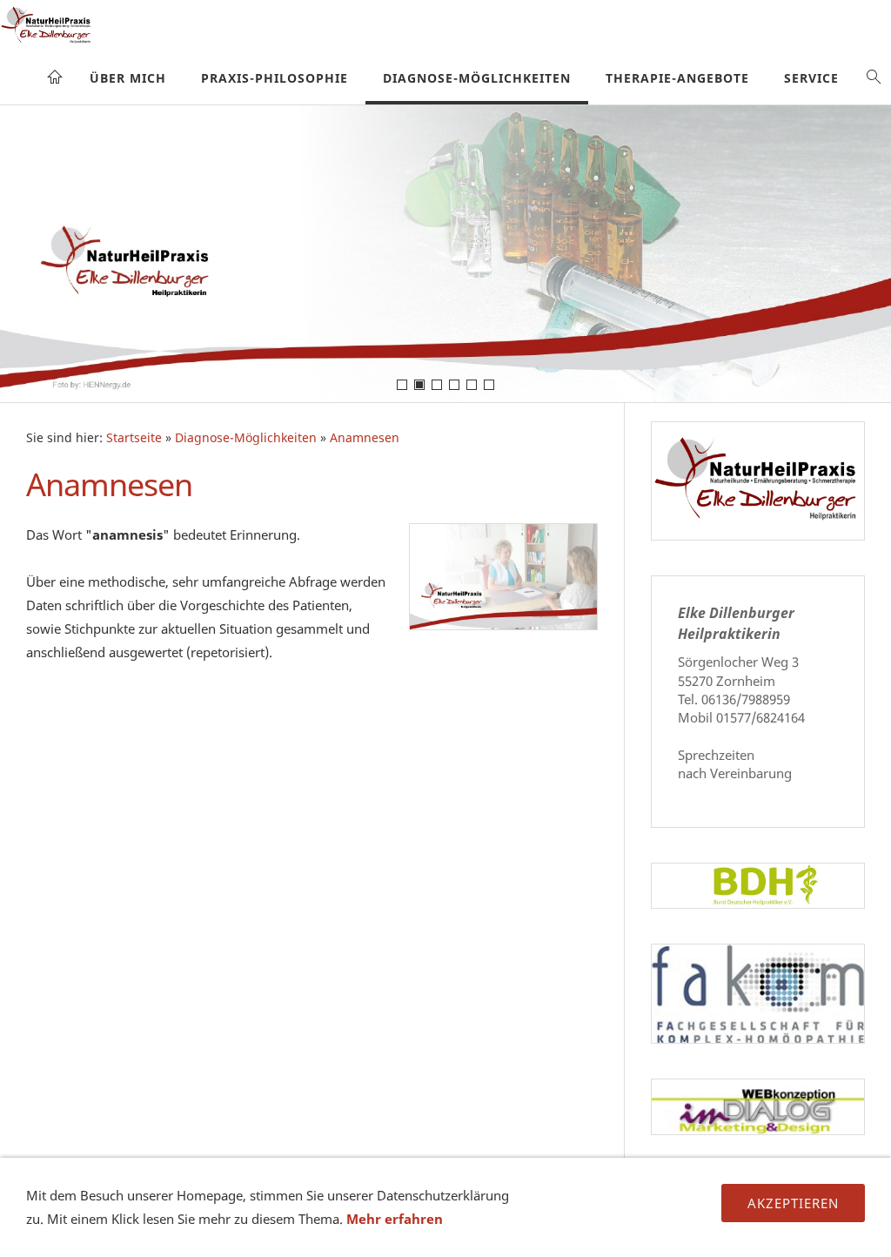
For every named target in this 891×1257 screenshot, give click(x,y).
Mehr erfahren (394, 1218)
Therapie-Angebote (677, 78)
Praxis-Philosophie (274, 78)
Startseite (134, 438)
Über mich (128, 78)
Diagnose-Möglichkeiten (477, 78)
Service (811, 78)
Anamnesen (364, 438)
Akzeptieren (793, 1203)
